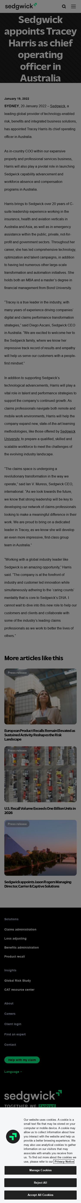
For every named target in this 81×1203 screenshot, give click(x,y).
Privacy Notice (64, 1161)
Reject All (40, 1182)
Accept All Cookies (40, 1195)
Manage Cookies (40, 1170)
